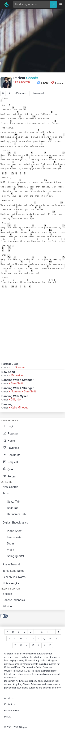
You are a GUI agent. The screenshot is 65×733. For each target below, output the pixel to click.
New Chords (10, 486)
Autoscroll (39, 93)
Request (12, 462)
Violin (10, 549)
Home (11, 440)
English (7, 593)
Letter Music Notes (14, 577)
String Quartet (15, 556)
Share (45, 83)
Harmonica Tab (16, 514)
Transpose (22, 93)
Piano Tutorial (11, 564)
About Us (9, 698)
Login (10, 426)
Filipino (7, 606)
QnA (10, 469)
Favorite (59, 83)
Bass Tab (12, 507)
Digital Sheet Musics (15, 522)
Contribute (13, 455)
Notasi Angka (11, 583)
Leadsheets (14, 537)
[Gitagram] (6, 4)
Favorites (13, 447)
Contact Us (9, 704)
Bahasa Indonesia (14, 600)
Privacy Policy (11, 710)
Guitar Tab (13, 501)
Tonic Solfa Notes (13, 570)
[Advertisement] (32, 42)
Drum (10, 543)
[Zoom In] (9, 93)
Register (12, 433)
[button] (61, 4)
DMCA (7, 716)
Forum (11, 476)
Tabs (5, 493)
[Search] (53, 4)
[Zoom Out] (3, 93)
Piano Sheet (14, 530)
